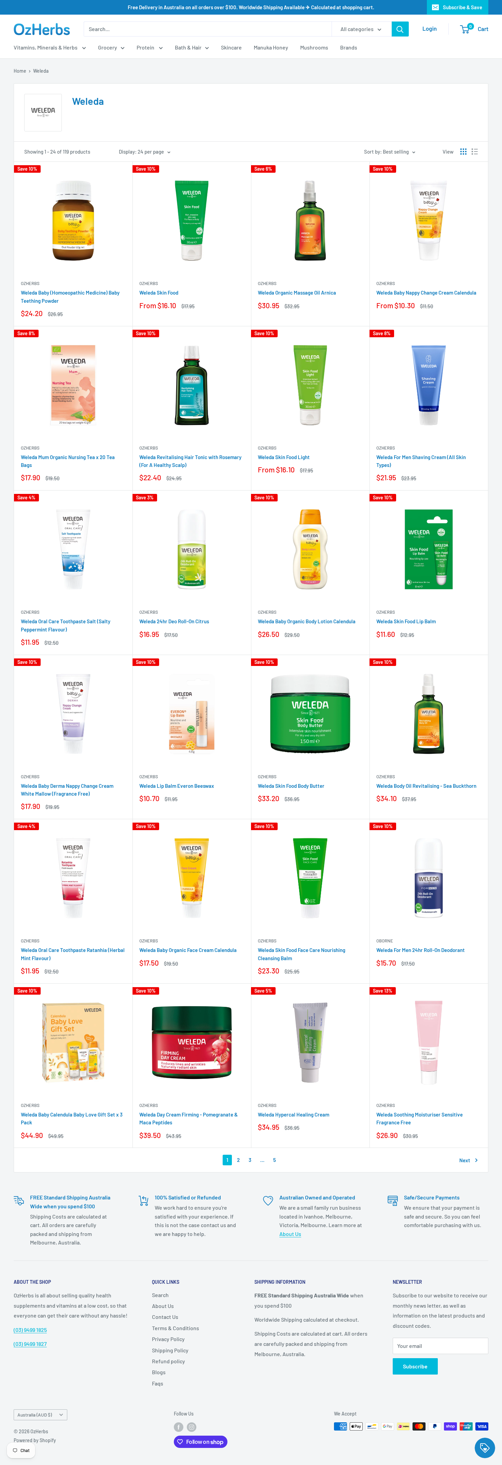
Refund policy (168, 1361)
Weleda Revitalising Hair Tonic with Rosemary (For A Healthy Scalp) (190, 461)
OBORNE (384, 940)
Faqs (157, 1383)
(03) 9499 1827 (30, 1343)
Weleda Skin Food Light (284, 457)
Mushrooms (314, 47)
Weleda (40, 71)
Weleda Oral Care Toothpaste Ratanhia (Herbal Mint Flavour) (73, 954)
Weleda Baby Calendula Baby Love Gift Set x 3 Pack (72, 1118)
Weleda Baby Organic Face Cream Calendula (188, 950)
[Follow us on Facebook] (178, 1427)
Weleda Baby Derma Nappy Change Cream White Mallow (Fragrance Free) (67, 790)
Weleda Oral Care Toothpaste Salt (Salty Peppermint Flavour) (65, 625)
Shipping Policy (170, 1350)
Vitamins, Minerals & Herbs (46, 47)
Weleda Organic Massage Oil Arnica (297, 292)
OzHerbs (30, 283)
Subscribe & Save (462, 7)
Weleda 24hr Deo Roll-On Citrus (174, 621)
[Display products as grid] (463, 151)
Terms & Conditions (175, 1328)
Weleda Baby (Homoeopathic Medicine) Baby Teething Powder (70, 296)
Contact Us (165, 1316)
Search (160, 1295)
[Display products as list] (475, 151)
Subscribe (415, 1366)
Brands (348, 47)
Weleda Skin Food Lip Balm (406, 621)
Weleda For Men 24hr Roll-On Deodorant (420, 950)
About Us (290, 1234)
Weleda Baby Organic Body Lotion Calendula (306, 621)
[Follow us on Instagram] (191, 1427)
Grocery (107, 47)
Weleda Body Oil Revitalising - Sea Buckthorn (426, 786)
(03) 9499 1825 (30, 1329)
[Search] (400, 29)
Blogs (159, 1372)
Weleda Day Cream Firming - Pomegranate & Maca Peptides (188, 1118)
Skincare (231, 47)
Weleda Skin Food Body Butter (291, 786)
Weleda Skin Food (158, 292)
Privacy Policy (168, 1339)
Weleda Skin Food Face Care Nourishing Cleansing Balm (301, 954)
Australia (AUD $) (34, 1415)
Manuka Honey (271, 47)
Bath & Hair (188, 47)
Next (464, 1160)
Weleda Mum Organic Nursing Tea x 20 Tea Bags (68, 461)
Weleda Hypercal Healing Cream (293, 1114)
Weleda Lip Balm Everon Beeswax (176, 786)
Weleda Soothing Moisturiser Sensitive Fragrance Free (419, 1118)
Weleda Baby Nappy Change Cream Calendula (426, 292)
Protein (146, 47)
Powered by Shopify (35, 1440)
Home (20, 71)
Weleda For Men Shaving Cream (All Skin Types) (421, 461)
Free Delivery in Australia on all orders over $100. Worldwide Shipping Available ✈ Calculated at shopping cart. (251, 7)
